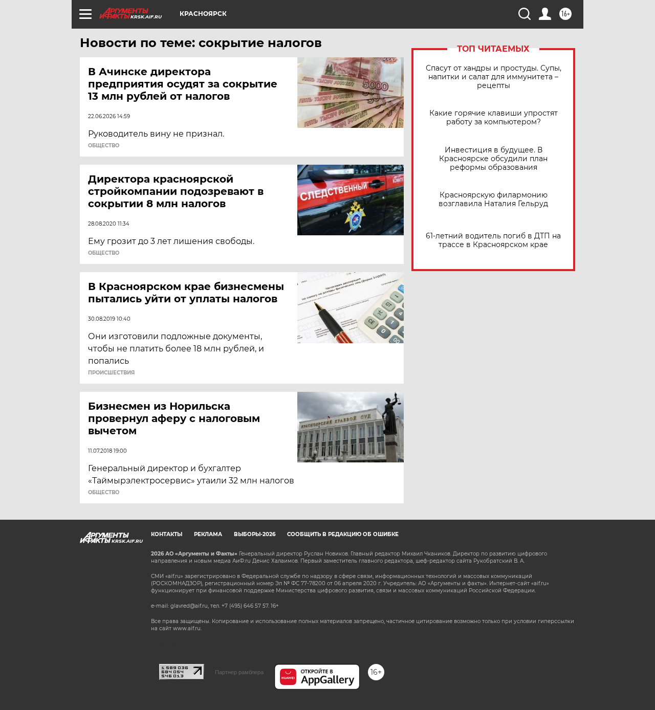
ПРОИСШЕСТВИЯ (111, 372)
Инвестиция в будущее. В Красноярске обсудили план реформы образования (493, 159)
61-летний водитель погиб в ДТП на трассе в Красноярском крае (493, 240)
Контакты (166, 534)
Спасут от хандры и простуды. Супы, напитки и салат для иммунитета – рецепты (493, 77)
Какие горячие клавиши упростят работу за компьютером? (493, 117)
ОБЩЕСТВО (103, 145)
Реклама (208, 534)
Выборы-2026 (254, 534)
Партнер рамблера (239, 672)
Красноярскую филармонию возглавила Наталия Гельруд (493, 199)
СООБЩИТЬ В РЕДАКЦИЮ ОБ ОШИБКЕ (343, 534)
